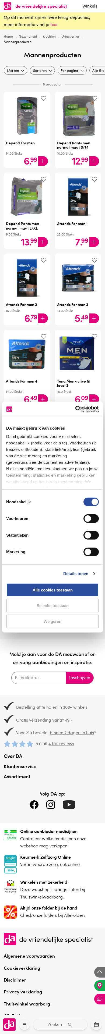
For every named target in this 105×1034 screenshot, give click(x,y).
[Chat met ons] (99, 999)
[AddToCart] (43, 161)
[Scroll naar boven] (99, 972)
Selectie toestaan (53, 605)
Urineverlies (70, 36)
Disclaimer (15, 979)
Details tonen (75, 573)
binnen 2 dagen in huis (72, 733)
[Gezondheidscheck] (99, 985)
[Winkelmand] (96, 1024)
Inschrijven (79, 677)
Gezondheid (28, 36)
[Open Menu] (24, 1024)
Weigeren (52, 621)
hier (54, 24)
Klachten (49, 36)
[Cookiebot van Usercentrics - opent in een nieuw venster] (75, 409)
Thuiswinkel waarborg (27, 1003)
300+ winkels (75, 707)
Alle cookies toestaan (53, 589)
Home (8, 36)
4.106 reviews (61, 744)
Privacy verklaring (23, 991)
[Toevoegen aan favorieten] (43, 98)
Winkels (89, 6)
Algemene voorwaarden (29, 956)
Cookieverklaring (22, 968)
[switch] (91, 518)
